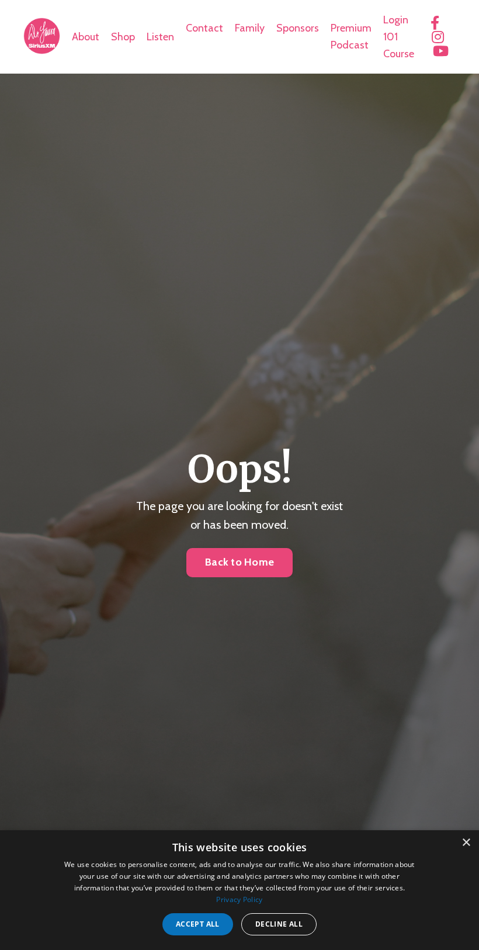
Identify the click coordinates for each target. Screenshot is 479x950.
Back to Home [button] (239, 562)
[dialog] (239, 890)
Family (250, 28)
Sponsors (297, 28)
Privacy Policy (239, 899)
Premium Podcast (351, 36)
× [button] (465, 842)
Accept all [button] (198, 924)
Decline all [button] (279, 924)
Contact (204, 28)
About (85, 36)
